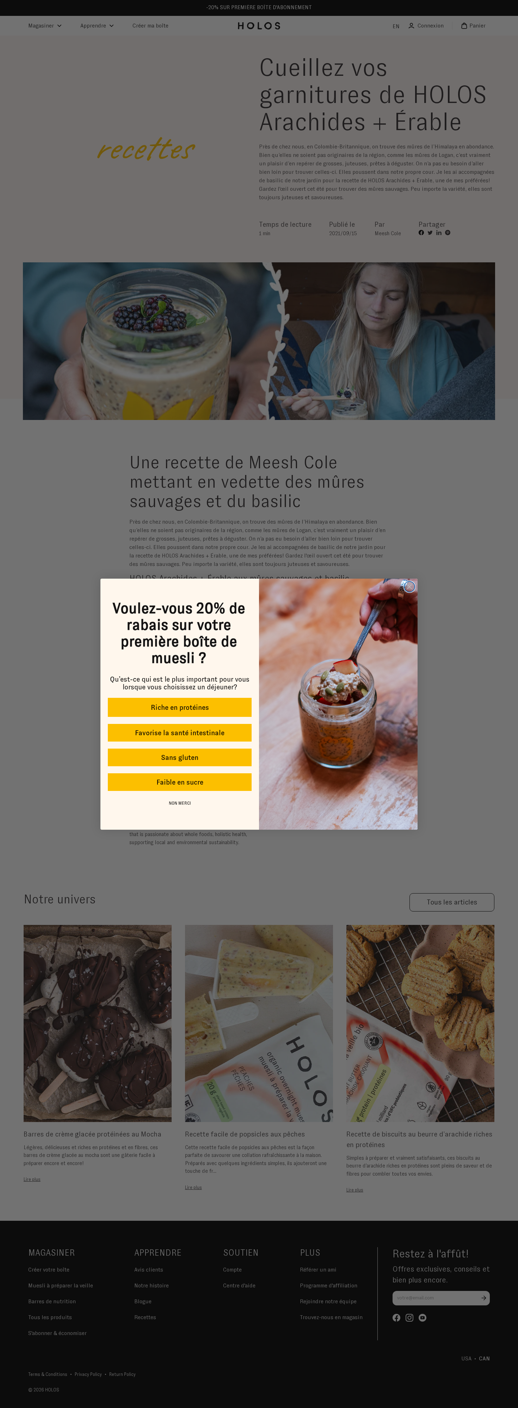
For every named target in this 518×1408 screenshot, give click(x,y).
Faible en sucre (179, 782)
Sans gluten (179, 757)
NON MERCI (180, 803)
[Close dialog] (409, 586)
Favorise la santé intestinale (179, 733)
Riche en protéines (180, 707)
